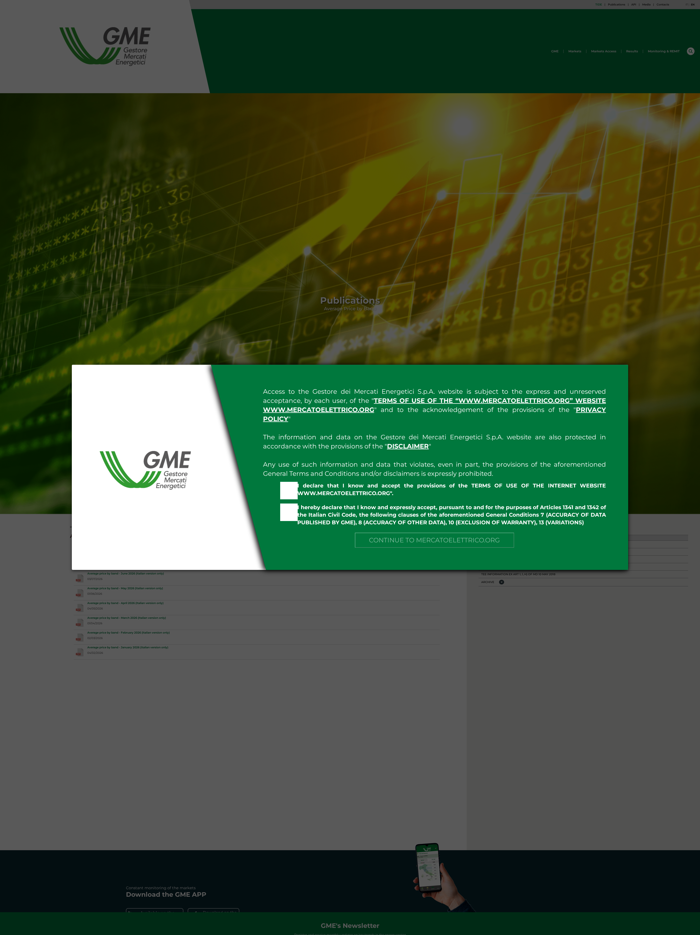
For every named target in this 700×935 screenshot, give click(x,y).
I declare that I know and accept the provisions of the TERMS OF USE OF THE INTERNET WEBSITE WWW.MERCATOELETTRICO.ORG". (451, 489)
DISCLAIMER (408, 446)
